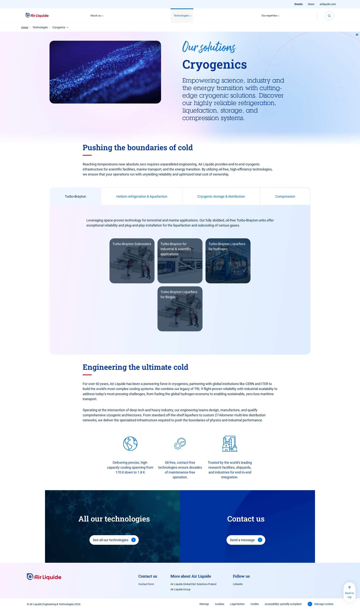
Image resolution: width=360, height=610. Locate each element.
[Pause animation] (357, 34)
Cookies (219, 603)
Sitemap (204, 603)
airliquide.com (328, 4)
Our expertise (269, 15)
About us (95, 15)
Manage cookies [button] (323, 603)
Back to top (349, 595)
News (311, 4)
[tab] (75, 196)
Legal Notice (237, 603)
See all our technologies (110, 540)
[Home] (37, 15)
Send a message (242, 540)
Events (299, 4)
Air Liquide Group (180, 589)
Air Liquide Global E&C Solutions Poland (193, 584)
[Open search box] (329, 15)
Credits (254, 603)
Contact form (146, 584)
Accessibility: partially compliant (283, 603)
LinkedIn (238, 584)
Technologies (181, 15)
